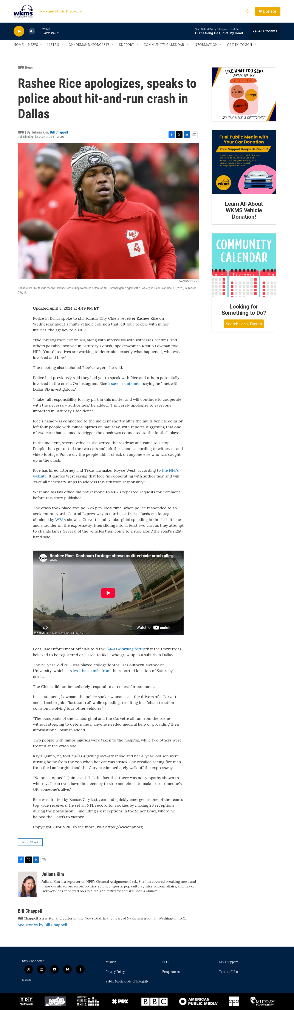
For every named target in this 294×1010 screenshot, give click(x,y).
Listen (53, 45)
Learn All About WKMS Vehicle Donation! (244, 210)
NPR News (25, 67)
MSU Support (228, 962)
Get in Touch (239, 45)
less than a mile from (91, 670)
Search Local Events (244, 323)
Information (205, 45)
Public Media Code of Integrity (127, 981)
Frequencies (170, 972)
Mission (111, 962)
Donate (269, 11)
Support (126, 45)
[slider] (38, 31)
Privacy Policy (115, 972)
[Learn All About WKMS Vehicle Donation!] (244, 162)
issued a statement (124, 383)
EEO (165, 962)
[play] (18, 31)
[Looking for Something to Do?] (244, 265)
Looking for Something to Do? (244, 309)
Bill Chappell (59, 132)
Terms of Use (228, 972)
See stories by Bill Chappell (42, 924)
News (33, 45)
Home (19, 45)
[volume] (32, 31)
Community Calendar (164, 45)
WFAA (60, 519)
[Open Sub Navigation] (41, 44)
